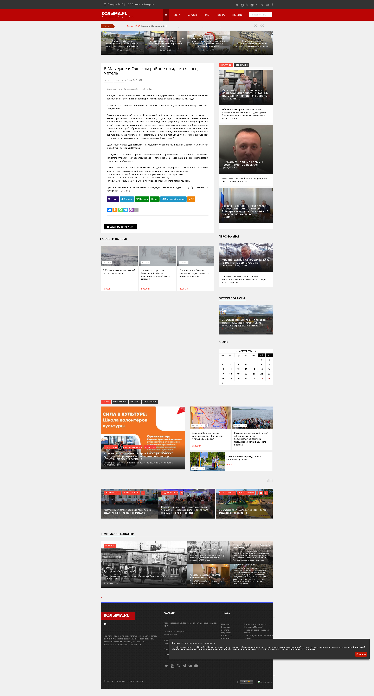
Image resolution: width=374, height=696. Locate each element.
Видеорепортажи (112, 493)
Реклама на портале (226, 637)
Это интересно (149, 402)
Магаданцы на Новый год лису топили (206, 550)
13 (246, 369)
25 (230, 378)
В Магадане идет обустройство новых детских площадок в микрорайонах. (243, 511)
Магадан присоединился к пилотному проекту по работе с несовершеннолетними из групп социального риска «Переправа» (185, 509)
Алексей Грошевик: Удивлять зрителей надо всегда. (205, 576)
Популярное (225, 65)
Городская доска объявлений (257, 630)
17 (222, 373)
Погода (108, 80)
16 (269, 369)
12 (238, 369)
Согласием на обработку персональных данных (234, 649)
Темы (206, 14)
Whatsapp (143, 199)
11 (230, 369)
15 (261, 369)
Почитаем (109, 546)
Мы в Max (112, 199)
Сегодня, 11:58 (198, 468)
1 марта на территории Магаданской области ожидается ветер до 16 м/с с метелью (155, 274)
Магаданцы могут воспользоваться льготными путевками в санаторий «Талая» (251, 43)
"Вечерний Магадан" (253, 627)
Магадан (192, 14)
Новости (176, 14)
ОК (192, 199)
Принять (361, 654)
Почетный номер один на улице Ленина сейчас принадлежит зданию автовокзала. (141, 577)
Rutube (154, 199)
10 (222, 369)
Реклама (248, 632)
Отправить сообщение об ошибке (138, 89)
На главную (226, 624)
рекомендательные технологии (299, 649)
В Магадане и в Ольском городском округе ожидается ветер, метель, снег (194, 273)
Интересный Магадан (174, 199)
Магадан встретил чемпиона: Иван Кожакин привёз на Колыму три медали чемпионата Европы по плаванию (165, 42)
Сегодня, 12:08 (240, 425)
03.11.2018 (107, 262)
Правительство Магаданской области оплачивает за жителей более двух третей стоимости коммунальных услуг (208, 42)
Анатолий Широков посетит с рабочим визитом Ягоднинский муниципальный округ (207, 436)
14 (253, 369)
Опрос (229, 464)
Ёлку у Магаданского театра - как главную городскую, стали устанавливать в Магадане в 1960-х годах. (208, 557)
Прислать (237, 14)
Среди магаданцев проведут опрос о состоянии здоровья (244, 458)
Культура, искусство (132, 447)
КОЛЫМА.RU (115, 14)
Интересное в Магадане (255, 624)
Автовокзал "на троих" (119, 571)
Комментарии (241, 65)
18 (230, 373)
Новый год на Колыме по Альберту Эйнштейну (251, 546)
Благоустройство (131, 493)
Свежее (106, 402)
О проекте (226, 632)
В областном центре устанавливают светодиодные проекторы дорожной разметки (122, 43)
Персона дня (229, 236)
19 (238, 373)
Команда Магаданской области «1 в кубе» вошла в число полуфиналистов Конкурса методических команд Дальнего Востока (204, 26)
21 (253, 373)
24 (222, 378)
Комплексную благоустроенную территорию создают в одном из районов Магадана (127, 511)
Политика (134, 402)
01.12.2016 (184, 262)
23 (269, 373)
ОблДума (196, 446)
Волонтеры (150, 447)
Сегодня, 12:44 (110, 447)
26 (238, 378)
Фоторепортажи (232, 298)
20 (246, 373)
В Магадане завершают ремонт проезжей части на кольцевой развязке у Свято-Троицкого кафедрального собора (244, 322)
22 (261, 373)
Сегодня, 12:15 (198, 425)
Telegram (127, 199)
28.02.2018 (145, 262)
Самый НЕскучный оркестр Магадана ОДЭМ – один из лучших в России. (206, 582)
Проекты (220, 14)
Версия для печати (114, 89)
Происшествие (120, 402)
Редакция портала (225, 628)
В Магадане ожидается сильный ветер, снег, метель (119, 271)
